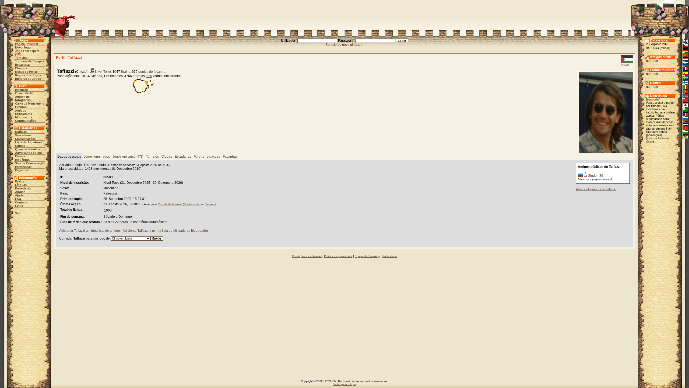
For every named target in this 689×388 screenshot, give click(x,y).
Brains (19, 181)
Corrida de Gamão (170, 204)
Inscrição (21, 89)
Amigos (20, 110)
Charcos (21, 68)
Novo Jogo (23, 47)
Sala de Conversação (30, 163)
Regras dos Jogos (28, 75)
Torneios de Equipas (29, 61)
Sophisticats (192, 204)
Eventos (21, 107)
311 (18, 54)
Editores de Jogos (28, 78)
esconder (653, 99)
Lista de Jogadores (28, 142)
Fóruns (20, 156)
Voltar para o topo (344, 384)
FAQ (18, 198)
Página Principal (26, 44)
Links (19, 205)
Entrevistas (23, 188)
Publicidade (389, 256)
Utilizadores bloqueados (23, 115)
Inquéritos (22, 159)
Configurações (25, 120)
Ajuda (19, 195)
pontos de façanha (152, 72)
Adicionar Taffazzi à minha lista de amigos (90, 231)
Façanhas (22, 170)
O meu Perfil (24, 93)
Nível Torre (103, 72)
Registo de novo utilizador (344, 45)
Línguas (21, 184)
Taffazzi (210, 204)
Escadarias (22, 64)
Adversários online (28, 152)
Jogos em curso (124, 156)
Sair (17, 213)
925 (149, 76)
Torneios (21, 57)
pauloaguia (654, 135)
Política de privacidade (338, 256)
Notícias (21, 131)
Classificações (25, 138)
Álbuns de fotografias (23, 98)
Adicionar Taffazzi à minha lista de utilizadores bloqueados (166, 231)
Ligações (213, 156)
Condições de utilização (307, 256)
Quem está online (27, 149)
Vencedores (23, 135)
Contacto (21, 202)
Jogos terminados (97, 156)
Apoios (20, 191)
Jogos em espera (27, 51)
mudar (665, 48)
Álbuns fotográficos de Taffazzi (596, 189)
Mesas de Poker (26, 71)
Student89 (595, 176)
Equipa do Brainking (367, 256)
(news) (625, 64)
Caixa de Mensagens (29, 103)
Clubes (20, 145)
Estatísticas (23, 166)
